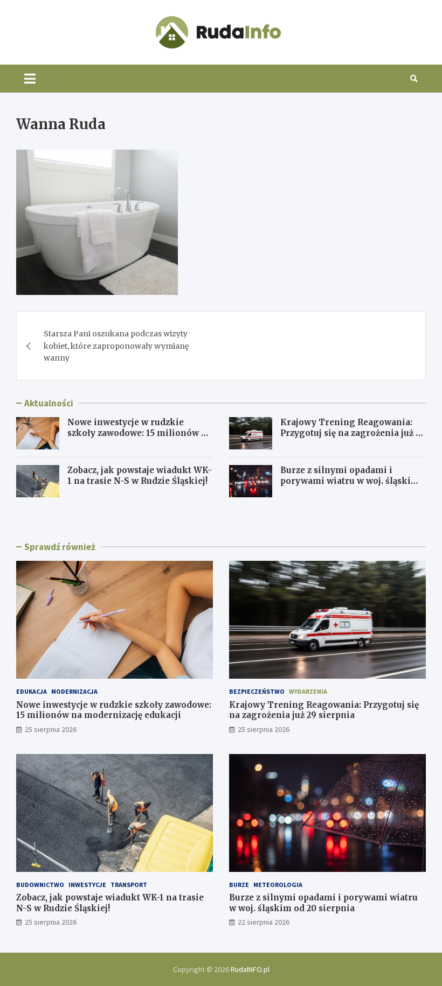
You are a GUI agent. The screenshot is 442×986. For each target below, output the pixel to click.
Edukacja (31, 691)
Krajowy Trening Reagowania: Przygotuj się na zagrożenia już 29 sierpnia (352, 432)
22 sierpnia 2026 (263, 922)
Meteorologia (277, 885)
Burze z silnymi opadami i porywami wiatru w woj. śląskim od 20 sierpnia (349, 480)
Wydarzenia (308, 691)
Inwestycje (87, 885)
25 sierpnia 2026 (51, 729)
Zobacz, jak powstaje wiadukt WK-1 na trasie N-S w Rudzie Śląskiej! (139, 475)
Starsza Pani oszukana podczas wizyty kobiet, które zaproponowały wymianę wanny (116, 346)
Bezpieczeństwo (257, 691)
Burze (239, 885)
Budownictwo (40, 885)
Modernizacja (74, 691)
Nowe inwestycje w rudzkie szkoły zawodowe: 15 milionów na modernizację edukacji (139, 432)
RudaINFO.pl (250, 969)
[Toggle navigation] (30, 79)
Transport (128, 885)
